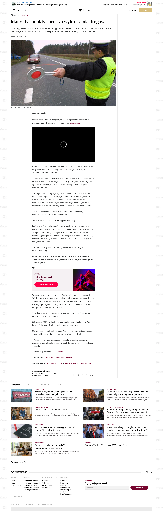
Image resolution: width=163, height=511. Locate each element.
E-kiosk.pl (63, 481)
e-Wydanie (133, 10)
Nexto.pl (63, 485)
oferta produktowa (45, 504)
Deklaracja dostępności (32, 490)
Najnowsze (45, 385)
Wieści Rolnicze (65, 492)
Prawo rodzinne (39, 389)
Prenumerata (47, 485)
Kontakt (13, 483)
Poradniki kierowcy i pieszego (59, 357)
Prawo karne (110, 425)
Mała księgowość (66, 487)
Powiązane (15, 385)
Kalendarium (29, 504)
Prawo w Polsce (39, 425)
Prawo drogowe (85, 363)
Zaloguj (145, 10)
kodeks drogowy (77, 122)
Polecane (31, 385)
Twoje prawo (70, 363)
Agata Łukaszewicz (39, 113)
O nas (13, 481)
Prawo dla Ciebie (55, 363)
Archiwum (46, 487)
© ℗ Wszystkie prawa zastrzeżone (44, 373)
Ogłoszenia (46, 483)
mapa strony (15, 504)
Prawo (87, 10)
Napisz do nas (16, 485)
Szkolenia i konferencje (19, 500)
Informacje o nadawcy (31, 487)
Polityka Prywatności (31, 481)
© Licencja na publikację (41, 371)
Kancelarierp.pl (65, 490)
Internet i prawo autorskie (115, 407)
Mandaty (58, 351)
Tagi (59, 385)
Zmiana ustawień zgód (32, 483)
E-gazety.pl (64, 483)
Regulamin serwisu (30, 485)
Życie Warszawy (66, 494)
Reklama (45, 481)
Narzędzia (24, 15)
